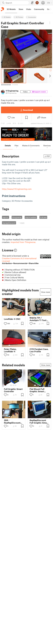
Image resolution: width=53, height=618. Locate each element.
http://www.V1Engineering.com (17, 189)
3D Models (7, 17)
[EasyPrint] (32, 3)
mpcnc (5, 217)
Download (28, 110)
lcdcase (43, 217)
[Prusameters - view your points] (37, 2)
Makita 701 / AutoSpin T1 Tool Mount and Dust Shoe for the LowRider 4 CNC (38, 319)
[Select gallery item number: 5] (17, 313)
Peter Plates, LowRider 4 (10, 350)
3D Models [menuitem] (11, 9)
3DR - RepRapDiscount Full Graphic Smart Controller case (13, 421)
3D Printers (19, 17)
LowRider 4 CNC (12, 319)
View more (45, 292)
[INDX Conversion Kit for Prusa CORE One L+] (26, 134)
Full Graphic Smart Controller (13, 390)
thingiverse (16, 217)
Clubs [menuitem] (28, 9)
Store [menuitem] (21, 9)
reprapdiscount (9, 223)
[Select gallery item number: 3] (13, 313)
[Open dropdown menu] (49, 22)
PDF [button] (48, 156)
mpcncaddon (30, 217)
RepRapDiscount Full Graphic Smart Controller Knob (39, 421)
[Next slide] (49, 76)
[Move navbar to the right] (50, 9)
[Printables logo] (2, 9)
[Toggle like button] (5, 323)
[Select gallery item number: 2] (11, 313)
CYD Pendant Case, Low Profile (39, 350)
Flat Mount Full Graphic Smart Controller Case (37, 390)
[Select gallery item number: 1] (9, 313)
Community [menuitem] (39, 9)
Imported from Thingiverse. (23, 242)
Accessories (32, 17)
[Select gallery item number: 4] (15, 313)
